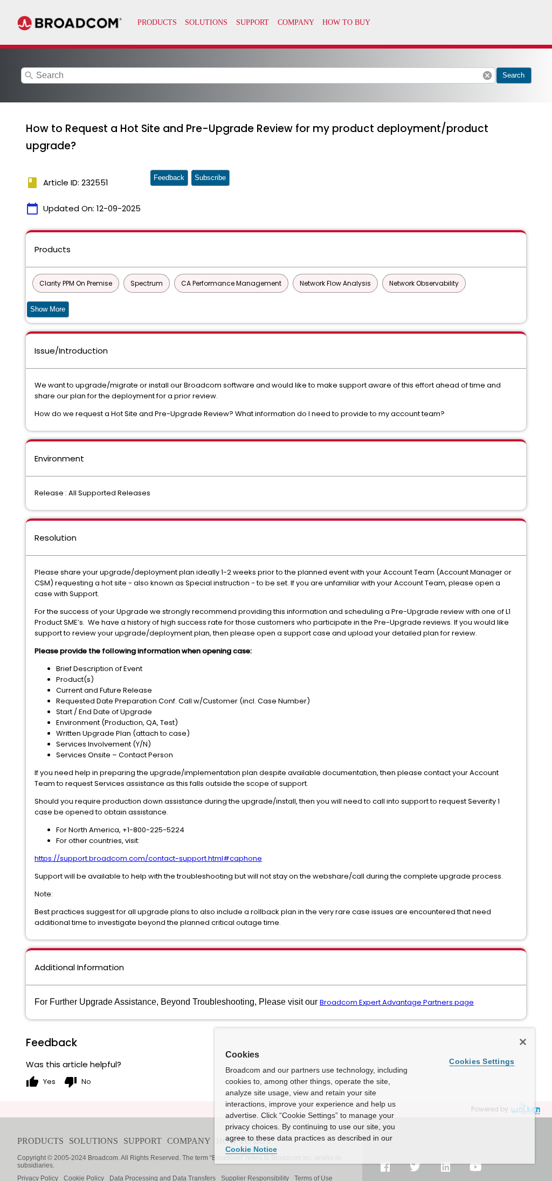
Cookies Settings (481, 1061)
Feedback (169, 178)
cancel (487, 75)
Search (513, 75)
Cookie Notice (251, 1149)
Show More (47, 309)
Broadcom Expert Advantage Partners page (397, 1002)
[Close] (523, 1042)
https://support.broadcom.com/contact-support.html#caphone (148, 858)
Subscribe (210, 178)
